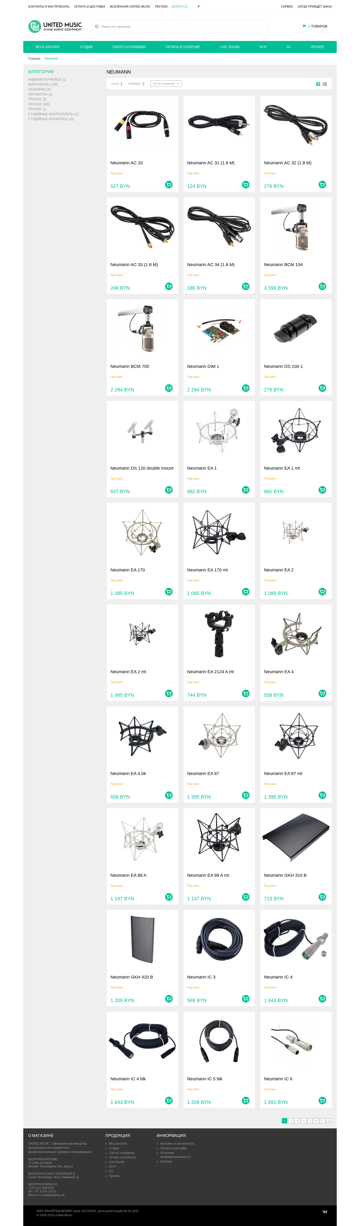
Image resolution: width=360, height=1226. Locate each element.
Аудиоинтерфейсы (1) (47, 79)
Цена (115, 83)
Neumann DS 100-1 (283, 366)
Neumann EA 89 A (128, 875)
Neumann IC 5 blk (204, 1078)
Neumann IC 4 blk (128, 1078)
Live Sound (230, 47)
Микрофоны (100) (43, 84)
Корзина (166, 1161)
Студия (86, 47)
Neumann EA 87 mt (283, 773)
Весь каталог (48, 47)
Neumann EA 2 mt (128, 671)
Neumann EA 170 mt (207, 570)
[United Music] (55, 26)
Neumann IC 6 (278, 1078)
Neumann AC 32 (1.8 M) (288, 162)
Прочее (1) (37, 99)
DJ (289, 47)
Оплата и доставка (89, 6)
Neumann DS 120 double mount (141, 468)
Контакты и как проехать (49, 6)
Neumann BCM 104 (283, 264)
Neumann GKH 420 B (131, 977)
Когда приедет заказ (315, 6)
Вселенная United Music (130, 6)
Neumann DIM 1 (203, 366)
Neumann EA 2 (279, 570)
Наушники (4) (39, 89)
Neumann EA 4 (279, 671)
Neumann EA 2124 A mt (210, 671)
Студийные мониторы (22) (51, 119)
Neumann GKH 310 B (285, 875)
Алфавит (134, 83)
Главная (34, 58)
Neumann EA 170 (127, 570)
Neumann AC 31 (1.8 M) (211, 162)
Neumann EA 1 (202, 468)
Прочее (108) (39, 104)
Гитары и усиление (183, 47)
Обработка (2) (40, 94)
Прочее (317, 47)
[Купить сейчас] (169, 184)
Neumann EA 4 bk (128, 773)
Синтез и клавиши (129, 47)
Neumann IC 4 (278, 977)
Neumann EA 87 (203, 773)
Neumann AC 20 (126, 162)
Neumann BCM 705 (129, 366)
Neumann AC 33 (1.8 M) (134, 264)
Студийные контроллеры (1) (53, 114)
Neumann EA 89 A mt (208, 875)
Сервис (287, 6)
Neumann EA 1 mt (282, 468)
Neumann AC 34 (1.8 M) (211, 264)
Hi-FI (263, 47)
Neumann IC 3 (201, 977)
